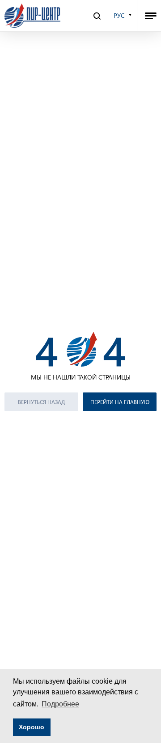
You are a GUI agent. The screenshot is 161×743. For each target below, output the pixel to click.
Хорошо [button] (31, 727)
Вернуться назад (41, 401)
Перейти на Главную (119, 401)
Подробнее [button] (60, 704)
